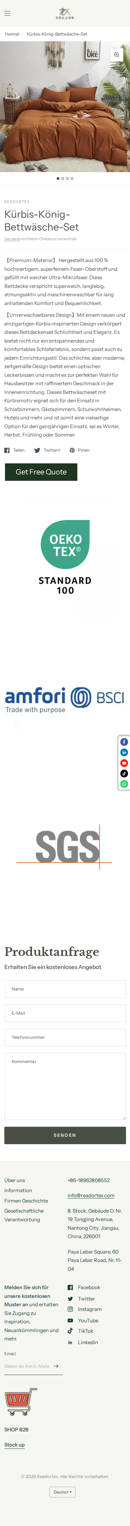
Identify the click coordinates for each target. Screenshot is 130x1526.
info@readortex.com (91, 1195)
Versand (12, 238)
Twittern (52, 450)
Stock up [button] (14, 1444)
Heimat (12, 34)
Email (10, 1353)
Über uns (14, 1180)
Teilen (19, 450)
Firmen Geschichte (26, 1201)
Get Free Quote (41, 471)
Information (18, 1190)
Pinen (84, 450)
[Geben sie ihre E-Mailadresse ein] (56, 1366)
